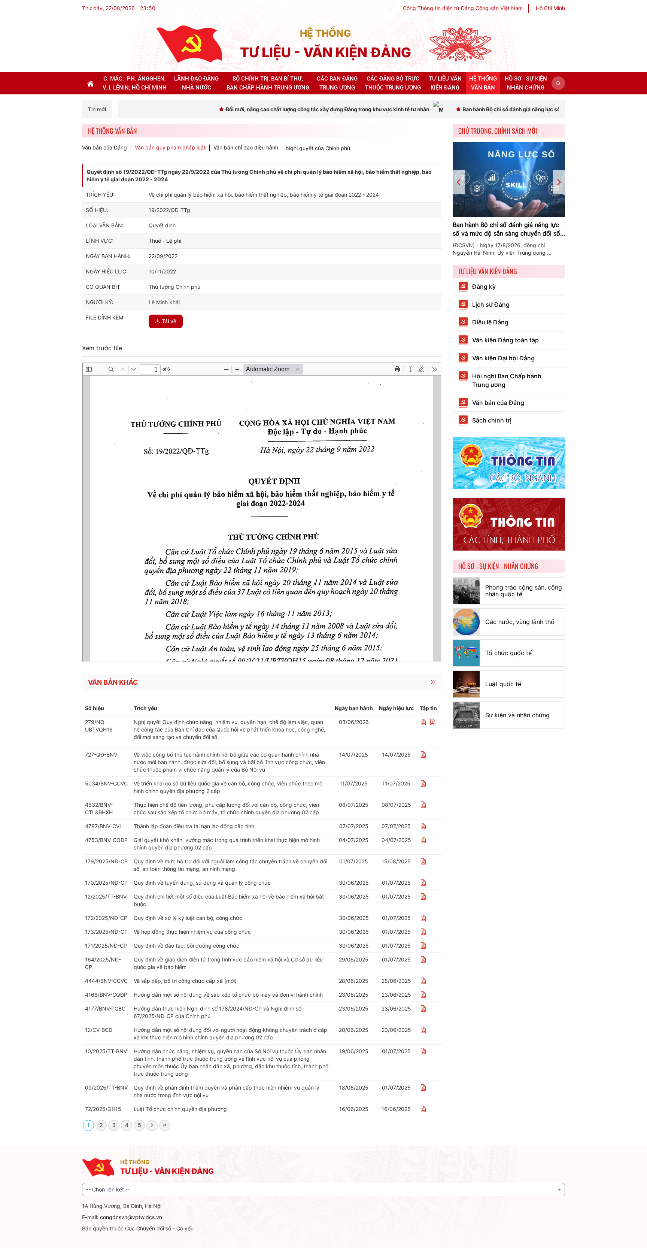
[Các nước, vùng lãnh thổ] (466, 622)
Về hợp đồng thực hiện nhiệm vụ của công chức (192, 932)
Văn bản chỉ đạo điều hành (245, 148)
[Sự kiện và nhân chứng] (466, 715)
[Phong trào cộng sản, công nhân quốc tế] (466, 591)
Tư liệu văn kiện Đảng (487, 271)
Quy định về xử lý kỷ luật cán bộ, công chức (188, 918)
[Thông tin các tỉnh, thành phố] (509, 524)
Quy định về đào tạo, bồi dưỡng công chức (186, 945)
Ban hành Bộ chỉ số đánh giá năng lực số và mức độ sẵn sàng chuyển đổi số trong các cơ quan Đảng (506, 229)
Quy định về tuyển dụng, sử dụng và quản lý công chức (202, 882)
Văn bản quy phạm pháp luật (170, 148)
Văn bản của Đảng (104, 148)
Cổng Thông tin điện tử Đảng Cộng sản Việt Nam (463, 8)
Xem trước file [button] (102, 348)
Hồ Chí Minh (550, 8)
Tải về (169, 321)
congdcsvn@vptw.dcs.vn (131, 1217)
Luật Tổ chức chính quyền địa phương (180, 1109)
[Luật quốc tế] (466, 684)
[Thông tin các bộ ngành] (509, 462)
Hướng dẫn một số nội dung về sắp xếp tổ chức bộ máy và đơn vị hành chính (228, 994)
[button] (558, 83)
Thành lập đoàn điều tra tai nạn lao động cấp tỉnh (194, 826)
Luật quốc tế (503, 684)
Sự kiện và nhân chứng (517, 715)
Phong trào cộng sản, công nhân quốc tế (523, 591)
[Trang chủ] (189, 43)
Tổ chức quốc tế (508, 653)
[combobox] (323, 1189)
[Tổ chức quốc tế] (466, 653)
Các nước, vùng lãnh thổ (520, 621)
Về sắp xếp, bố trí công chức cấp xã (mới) (185, 981)
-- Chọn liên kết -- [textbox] (108, 1189)
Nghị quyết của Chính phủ (318, 148)
